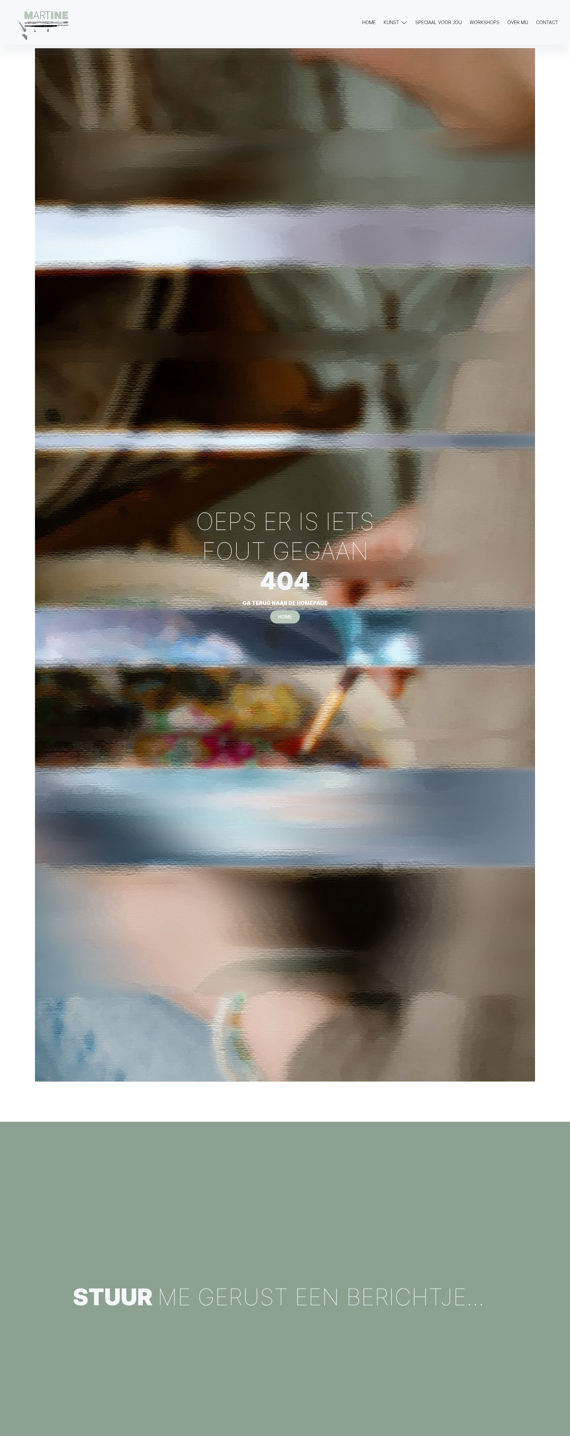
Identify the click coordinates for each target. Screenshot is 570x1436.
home (285, 616)
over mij (517, 22)
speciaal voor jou (438, 22)
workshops (484, 22)
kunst (391, 22)
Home (369, 22)
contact (547, 22)
